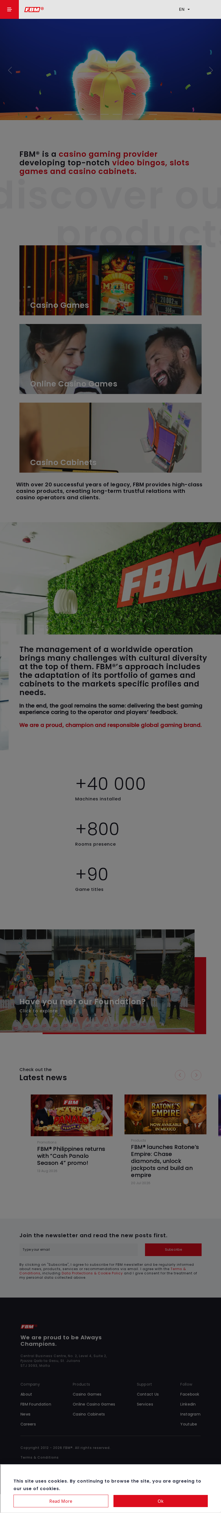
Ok (161, 1501)
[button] (9, 9)
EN (181, 9)
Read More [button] (60, 1501)
